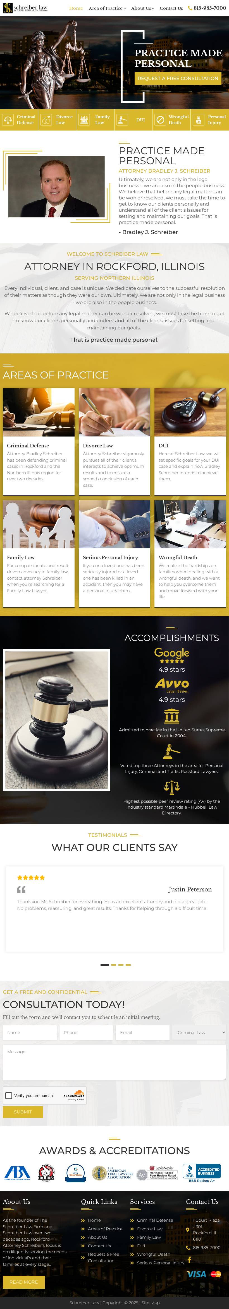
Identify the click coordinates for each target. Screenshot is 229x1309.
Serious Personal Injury (110, 557)
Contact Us (171, 8)
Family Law (21, 557)
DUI (164, 446)
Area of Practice (106, 8)
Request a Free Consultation (178, 78)
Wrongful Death (178, 557)
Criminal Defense (28, 446)
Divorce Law (98, 446)
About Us (141, 8)
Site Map (151, 1302)
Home (76, 8)
